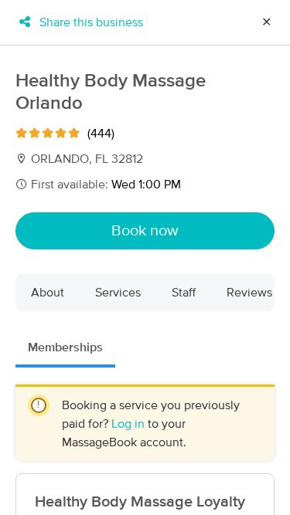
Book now (145, 231)
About (47, 292)
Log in (129, 424)
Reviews (249, 292)
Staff (184, 292)
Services (118, 292)
